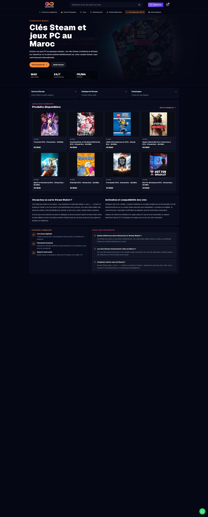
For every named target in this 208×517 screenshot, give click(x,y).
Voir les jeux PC (38, 65)
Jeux (84, 12)
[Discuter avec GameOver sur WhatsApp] (202, 511)
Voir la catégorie (167, 108)
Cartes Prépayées (70, 12)
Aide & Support (156, 12)
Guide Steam (58, 65)
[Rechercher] (139, 5)
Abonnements (97, 12)
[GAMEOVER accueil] (49, 5)
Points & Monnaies (115, 12)
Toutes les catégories (49, 12)
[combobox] (103, 5)
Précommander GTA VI (136, 12)
